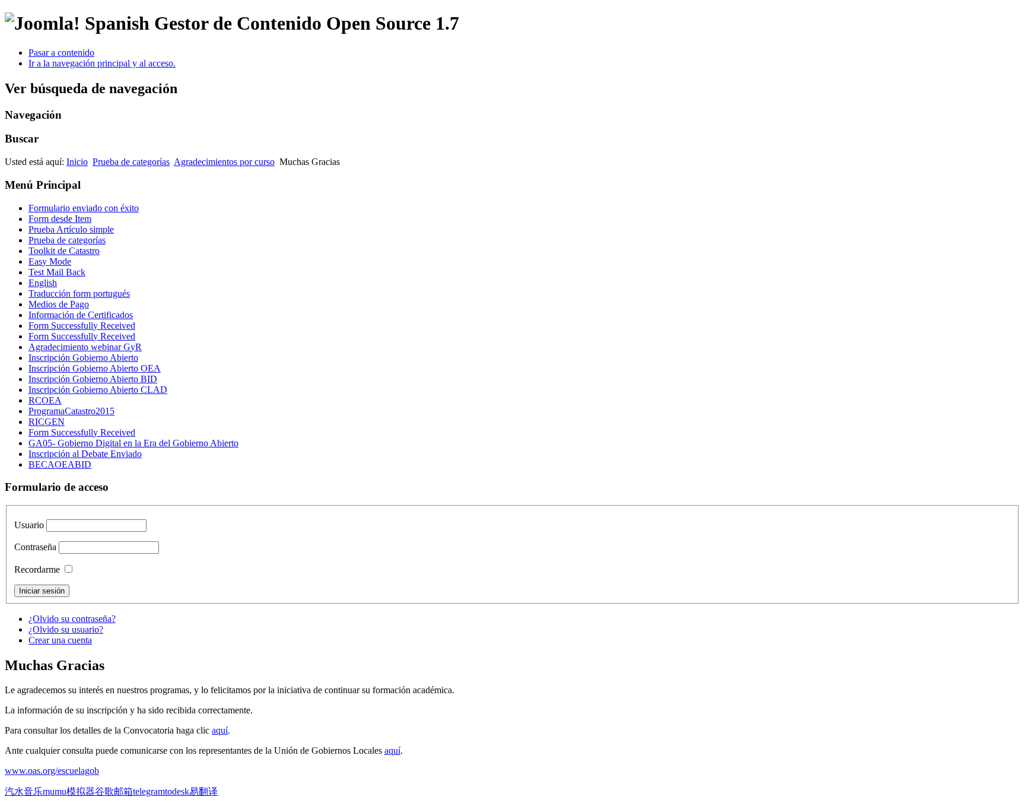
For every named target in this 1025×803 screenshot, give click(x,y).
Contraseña (35, 547)
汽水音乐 (24, 791)
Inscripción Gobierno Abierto (83, 358)
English (42, 283)
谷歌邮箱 (114, 791)
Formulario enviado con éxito (83, 208)
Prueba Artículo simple (71, 229)
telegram (149, 791)
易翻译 (203, 791)
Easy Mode (49, 261)
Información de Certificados (80, 315)
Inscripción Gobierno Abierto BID (92, 379)
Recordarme (37, 569)
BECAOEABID (59, 464)
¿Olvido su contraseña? (72, 619)
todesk (177, 791)
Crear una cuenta (60, 640)
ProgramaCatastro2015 (71, 411)
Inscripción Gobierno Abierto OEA (94, 368)
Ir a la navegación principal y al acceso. (102, 63)
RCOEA (45, 400)
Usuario (29, 525)
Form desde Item (59, 219)
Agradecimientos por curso (224, 162)
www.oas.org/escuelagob (52, 771)
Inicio (77, 162)
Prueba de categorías (131, 162)
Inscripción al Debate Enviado (85, 454)
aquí (220, 730)
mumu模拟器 (69, 791)
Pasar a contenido (61, 52)
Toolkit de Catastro (64, 251)
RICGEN (46, 422)
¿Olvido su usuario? (65, 629)
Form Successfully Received (81, 325)
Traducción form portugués (79, 293)
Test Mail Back (56, 272)
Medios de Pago (58, 304)
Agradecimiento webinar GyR (85, 347)
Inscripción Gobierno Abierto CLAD (97, 390)
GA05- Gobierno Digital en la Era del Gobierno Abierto (133, 443)
